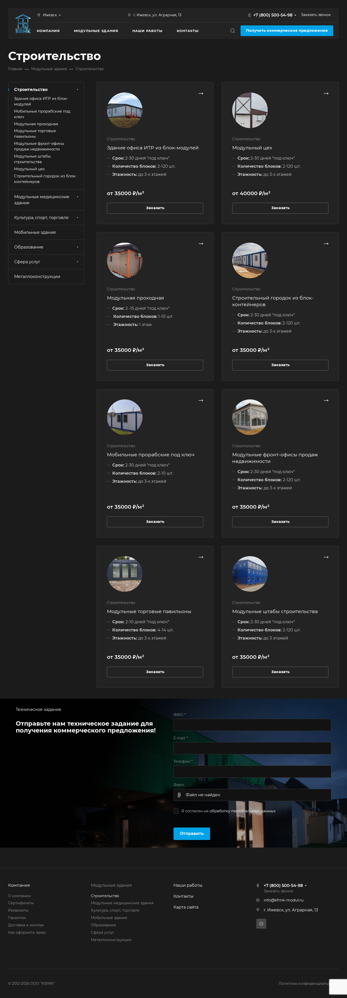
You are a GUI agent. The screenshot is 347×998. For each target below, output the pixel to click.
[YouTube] (261, 924)
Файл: (179, 785)
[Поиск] (232, 30)
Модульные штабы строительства (275, 611)
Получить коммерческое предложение (287, 30)
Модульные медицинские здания (41, 199)
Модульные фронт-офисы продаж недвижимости (39, 146)
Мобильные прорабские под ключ (151, 454)
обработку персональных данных (243, 811)
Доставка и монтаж (26, 925)
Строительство (31, 89)
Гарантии (17, 918)
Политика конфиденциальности (309, 983)
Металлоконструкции (37, 276)
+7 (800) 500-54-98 (272, 15)
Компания (19, 885)
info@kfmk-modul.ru (284, 900)
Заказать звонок (316, 15)
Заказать (155, 208)
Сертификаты (21, 903)
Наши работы (188, 885)
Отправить (192, 833)
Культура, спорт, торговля (41, 217)
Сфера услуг (27, 261)
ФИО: (180, 715)
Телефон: (183, 761)
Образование (28, 247)
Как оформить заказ (26, 932)
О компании (19, 896)
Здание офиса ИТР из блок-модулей (153, 148)
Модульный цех (252, 148)
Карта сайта (186, 907)
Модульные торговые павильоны (149, 611)
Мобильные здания (35, 232)
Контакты (184, 896)
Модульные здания (111, 885)
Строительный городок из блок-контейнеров (45, 179)
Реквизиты (18, 910)
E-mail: (181, 738)
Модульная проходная (135, 298)
